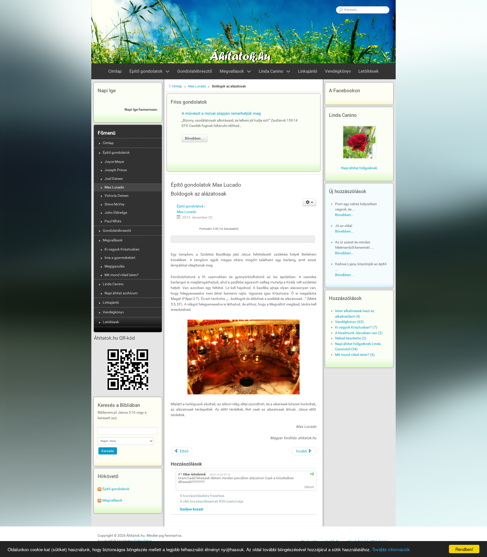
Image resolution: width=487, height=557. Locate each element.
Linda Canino (113, 284)
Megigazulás (115, 266)
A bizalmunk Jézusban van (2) (358, 333)
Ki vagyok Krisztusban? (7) (356, 327)
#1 (180, 474)
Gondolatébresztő (117, 230)
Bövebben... (344, 215)
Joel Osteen (114, 179)
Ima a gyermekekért (120, 258)
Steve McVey (115, 204)
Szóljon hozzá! (191, 509)
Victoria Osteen (117, 196)
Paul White (113, 221)
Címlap (108, 143)
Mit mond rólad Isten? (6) (355, 355)
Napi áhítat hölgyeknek (359, 168)
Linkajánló (111, 302)
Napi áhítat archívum (121, 293)
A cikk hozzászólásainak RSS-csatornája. (212, 501)
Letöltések (111, 322)
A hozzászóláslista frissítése (202, 496)
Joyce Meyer (114, 162)
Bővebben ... (194, 138)
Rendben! (464, 549)
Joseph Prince (116, 170)
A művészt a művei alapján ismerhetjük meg (221, 113)
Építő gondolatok (116, 152)
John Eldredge (116, 212)
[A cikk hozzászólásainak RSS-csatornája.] (206, 464)
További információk (391, 549)
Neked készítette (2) (350, 338)
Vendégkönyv (113, 312)
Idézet (309, 487)
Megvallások (113, 240)
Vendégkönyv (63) (349, 322)
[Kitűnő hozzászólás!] (294, 474)
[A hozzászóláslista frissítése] (211, 464)
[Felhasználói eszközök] (310, 202)
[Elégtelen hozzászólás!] (299, 474)
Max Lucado (114, 187)
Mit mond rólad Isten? (122, 275)
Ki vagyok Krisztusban (122, 249)
